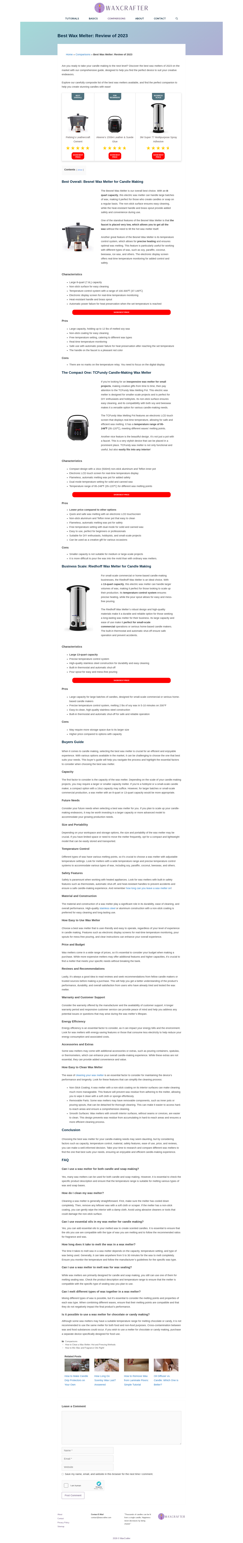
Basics (93, 18)
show (80, 170)
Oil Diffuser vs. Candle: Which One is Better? (166, 1380)
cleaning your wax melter (90, 1075)
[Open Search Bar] (177, 18)
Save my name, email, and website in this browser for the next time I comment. (109, 1474)
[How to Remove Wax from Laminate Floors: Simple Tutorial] (136, 1369)
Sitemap (61, 1526)
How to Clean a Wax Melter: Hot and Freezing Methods (90, 1344)
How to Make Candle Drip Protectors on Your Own (76, 1380)
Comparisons (116, 18)
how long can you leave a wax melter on (148, 888)
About (139, 18)
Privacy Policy (63, 1523)
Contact (160, 18)
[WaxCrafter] (121, 7)
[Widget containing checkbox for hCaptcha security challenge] (83, 1485)
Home (69, 54)
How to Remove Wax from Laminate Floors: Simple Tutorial (136, 1380)
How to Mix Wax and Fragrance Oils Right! (84, 1348)
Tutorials (72, 18)
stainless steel (107, 908)
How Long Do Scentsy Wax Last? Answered (105, 1380)
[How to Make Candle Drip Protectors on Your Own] (77, 1369)
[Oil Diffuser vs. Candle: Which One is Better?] (166, 1369)
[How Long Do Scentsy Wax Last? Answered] (106, 1369)
